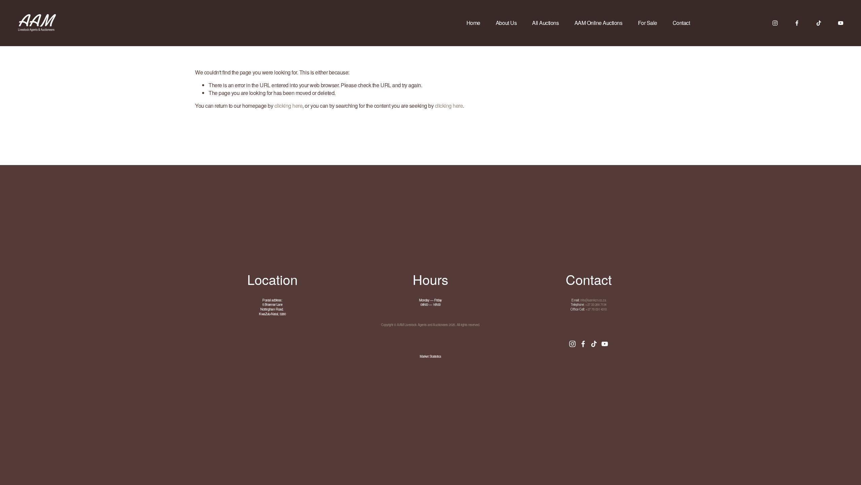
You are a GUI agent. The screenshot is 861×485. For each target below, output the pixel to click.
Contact (681, 23)
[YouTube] (840, 23)
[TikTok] (819, 23)
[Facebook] (797, 23)
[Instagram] (775, 23)
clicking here (288, 105)
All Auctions (545, 23)
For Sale (647, 23)
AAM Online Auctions (598, 23)
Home (473, 23)
